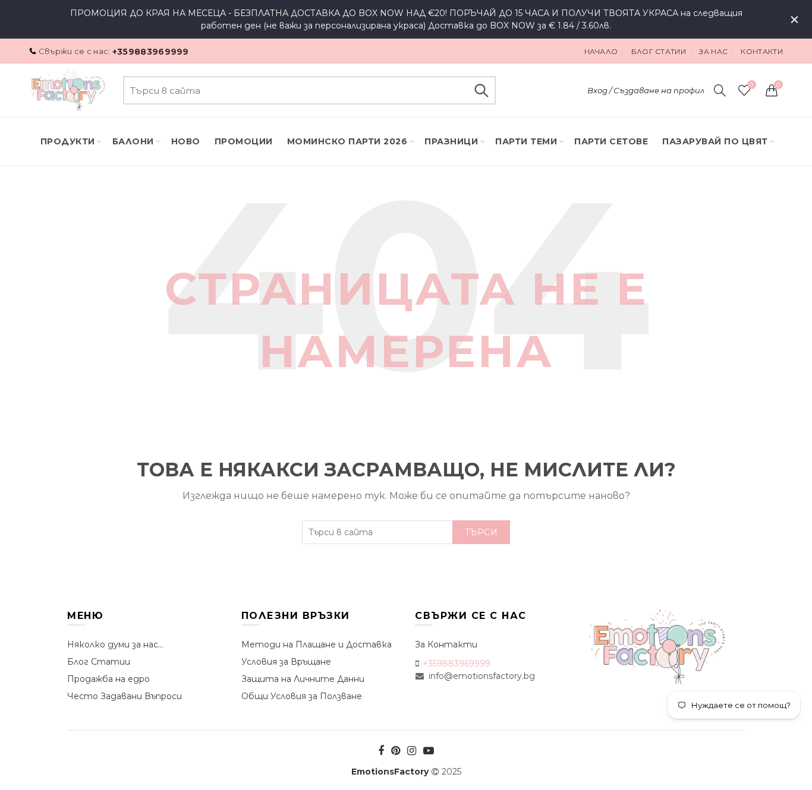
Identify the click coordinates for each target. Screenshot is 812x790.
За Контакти (446, 644)
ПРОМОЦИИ (244, 141)
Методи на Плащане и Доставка (316, 644)
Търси (481, 90)
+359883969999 (150, 51)
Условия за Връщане (286, 661)
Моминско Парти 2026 (347, 141)
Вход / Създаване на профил (645, 90)
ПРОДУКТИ (67, 141)
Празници (451, 141)
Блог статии (658, 51)
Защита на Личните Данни (302, 679)
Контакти (761, 51)
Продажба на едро (108, 679)
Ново (185, 141)
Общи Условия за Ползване (301, 696)
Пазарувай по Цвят (715, 141)
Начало (601, 51)
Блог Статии (98, 661)
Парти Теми (526, 141)
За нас (713, 51)
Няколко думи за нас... (115, 644)
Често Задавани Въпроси (124, 696)
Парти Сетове (611, 141)
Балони (133, 141)
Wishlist (751, 85)
